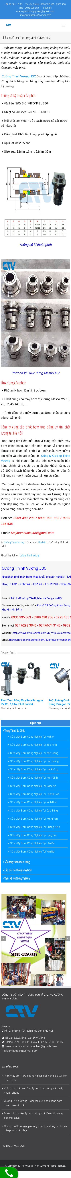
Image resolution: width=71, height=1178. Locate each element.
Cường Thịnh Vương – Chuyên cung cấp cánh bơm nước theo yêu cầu (33, 1103)
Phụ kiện (42, 542)
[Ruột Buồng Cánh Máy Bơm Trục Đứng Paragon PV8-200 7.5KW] (23, 678)
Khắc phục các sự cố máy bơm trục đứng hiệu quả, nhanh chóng (33, 1090)
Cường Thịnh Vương (14, 542)
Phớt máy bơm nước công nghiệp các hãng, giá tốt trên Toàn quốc (35, 1078)
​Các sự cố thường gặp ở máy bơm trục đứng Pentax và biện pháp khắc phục (35, 1128)
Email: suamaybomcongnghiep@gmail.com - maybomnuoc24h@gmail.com (35, 11)
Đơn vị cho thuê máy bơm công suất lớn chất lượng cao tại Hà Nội (33, 1115)
